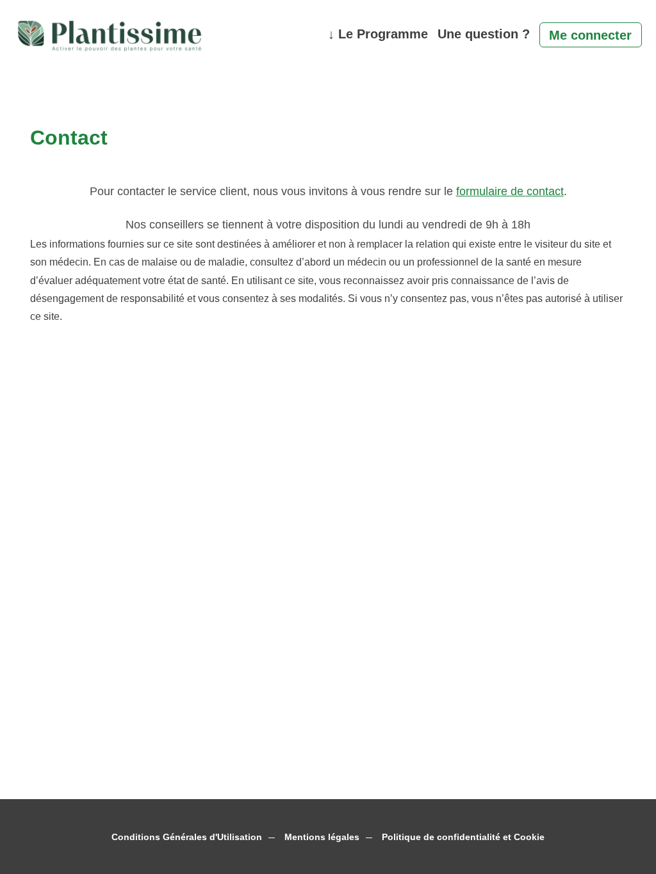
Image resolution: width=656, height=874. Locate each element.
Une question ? (484, 34)
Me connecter (590, 35)
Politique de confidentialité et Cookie (463, 837)
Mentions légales (321, 837)
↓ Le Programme (378, 34)
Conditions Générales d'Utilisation (186, 837)
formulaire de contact (510, 191)
